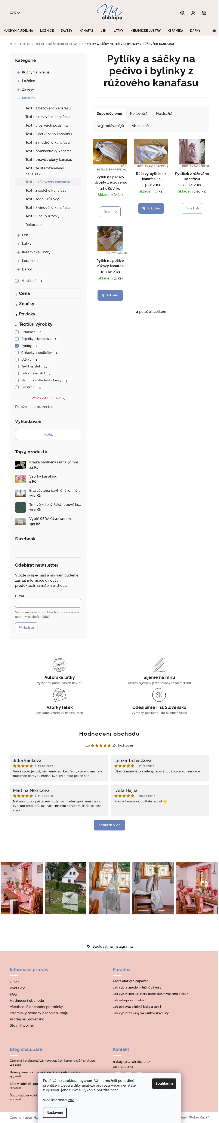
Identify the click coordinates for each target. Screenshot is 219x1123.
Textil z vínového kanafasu (47, 208)
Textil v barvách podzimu (46, 125)
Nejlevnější (139, 114)
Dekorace (33, 225)
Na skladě (31, 280)
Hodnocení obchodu (109, 733)
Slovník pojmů (22, 1025)
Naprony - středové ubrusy (44, 380)
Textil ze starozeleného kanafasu (44, 170)
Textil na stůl (34, 366)
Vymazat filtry (46, 398)
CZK (13, 13)
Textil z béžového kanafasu (48, 108)
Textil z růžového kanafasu (47, 182)
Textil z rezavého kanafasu (47, 117)
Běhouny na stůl (36, 373)
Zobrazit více (109, 825)
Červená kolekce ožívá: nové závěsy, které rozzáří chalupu (52, 1060)
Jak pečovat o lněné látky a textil (137, 1006)
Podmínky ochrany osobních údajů (39, 1013)
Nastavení (55, 1113)
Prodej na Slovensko (27, 1019)
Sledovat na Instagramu (113, 946)
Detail (108, 212)
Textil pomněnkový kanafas (48, 151)
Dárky (27, 269)
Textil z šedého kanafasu (46, 190)
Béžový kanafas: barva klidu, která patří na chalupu (47, 1072)
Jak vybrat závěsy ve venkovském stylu (142, 1013)
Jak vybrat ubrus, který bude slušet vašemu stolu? (150, 993)
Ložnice (28, 81)
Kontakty (17, 988)
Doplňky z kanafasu (38, 338)
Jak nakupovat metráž (129, 1000)
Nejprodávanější (110, 126)
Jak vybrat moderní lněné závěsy (137, 987)
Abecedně (140, 126)
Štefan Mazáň (199, 1117)
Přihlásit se (26, 627)
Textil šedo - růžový (42, 199)
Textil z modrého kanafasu (47, 142)
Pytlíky (29, 346)
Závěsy (28, 89)
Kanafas (28, 98)
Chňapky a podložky (39, 352)
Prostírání (31, 387)
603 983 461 (123, 1067)
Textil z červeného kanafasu (48, 134)
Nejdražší (164, 114)
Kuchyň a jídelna (36, 72)
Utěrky (29, 359)
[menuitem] (18, 31)
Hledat (48, 434)
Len (25, 235)
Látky (26, 244)
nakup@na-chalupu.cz (131, 1062)
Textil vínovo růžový (42, 216)
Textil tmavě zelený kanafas (48, 160)
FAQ (13, 994)
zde (71, 1100)
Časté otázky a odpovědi (131, 981)
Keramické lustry (36, 252)
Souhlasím (164, 1083)
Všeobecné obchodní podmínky (36, 1007)
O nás (14, 982)
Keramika (30, 261)
